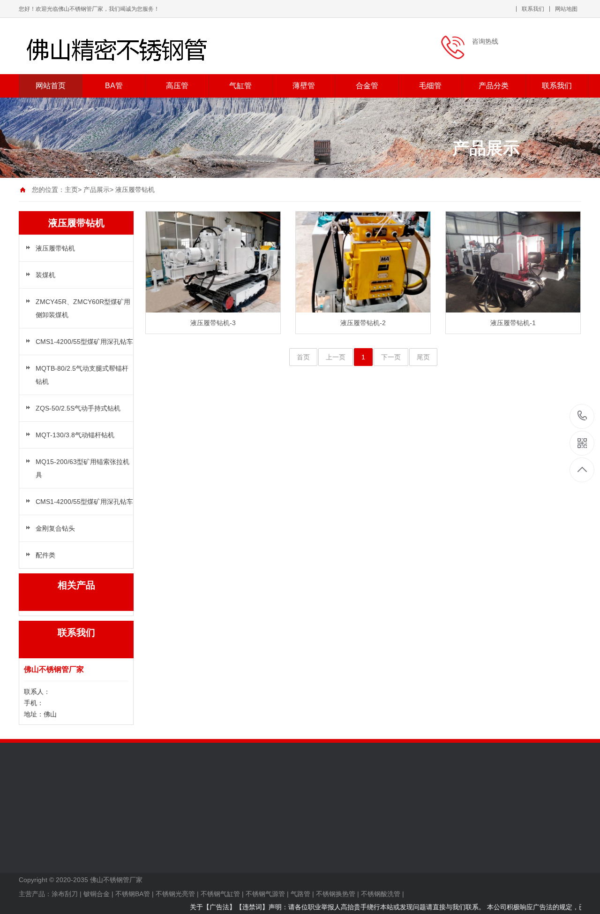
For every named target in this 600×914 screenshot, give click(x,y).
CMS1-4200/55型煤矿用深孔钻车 (84, 341)
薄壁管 (303, 86)
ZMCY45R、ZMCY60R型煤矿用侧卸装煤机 (83, 308)
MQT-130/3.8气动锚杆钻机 (75, 435)
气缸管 (240, 86)
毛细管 (430, 86)
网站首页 (51, 86)
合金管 (367, 86)
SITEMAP (33, 857)
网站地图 (566, 9)
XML (25, 843)
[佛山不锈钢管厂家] (140, 46)
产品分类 (494, 86)
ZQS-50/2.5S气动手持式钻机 (78, 408)
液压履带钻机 (135, 189)
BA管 (114, 86)
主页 (71, 189)
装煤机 (45, 275)
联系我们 (533, 9)
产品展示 (96, 189)
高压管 (177, 86)
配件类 (45, 555)
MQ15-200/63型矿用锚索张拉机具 (82, 468)
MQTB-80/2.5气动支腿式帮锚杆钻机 (82, 375)
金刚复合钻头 (55, 528)
